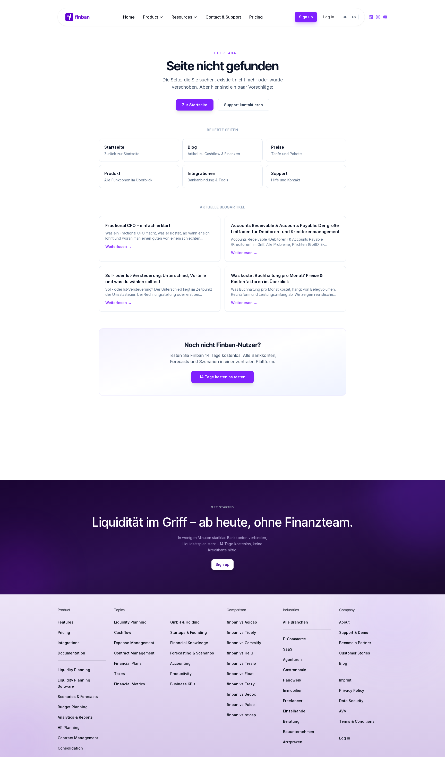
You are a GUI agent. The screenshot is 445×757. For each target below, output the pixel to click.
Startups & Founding (188, 632)
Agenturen (292, 659)
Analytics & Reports (75, 717)
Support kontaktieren (243, 105)
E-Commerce (294, 639)
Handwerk (292, 680)
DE (345, 17)
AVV (342, 711)
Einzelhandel (294, 711)
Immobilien (293, 690)
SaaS (287, 649)
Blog (343, 663)
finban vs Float (240, 673)
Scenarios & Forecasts (78, 696)
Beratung (291, 721)
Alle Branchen (295, 622)
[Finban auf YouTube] (385, 17)
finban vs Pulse (241, 704)
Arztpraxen (292, 742)
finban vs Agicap (242, 622)
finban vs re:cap (241, 715)
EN (354, 17)
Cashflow (122, 632)
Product (150, 17)
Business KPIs (182, 684)
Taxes (119, 673)
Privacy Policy (351, 690)
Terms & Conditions (356, 721)
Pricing (256, 17)
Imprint (345, 680)
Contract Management (78, 738)
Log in (328, 17)
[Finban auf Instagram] (378, 17)
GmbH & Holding (185, 622)
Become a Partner (355, 643)
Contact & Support (223, 17)
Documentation (71, 653)
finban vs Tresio (241, 663)
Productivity (181, 673)
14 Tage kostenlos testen (222, 377)
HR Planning (69, 727)
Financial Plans (128, 663)
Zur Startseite (194, 105)
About (344, 622)
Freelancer (292, 701)
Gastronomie (294, 670)
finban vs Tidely (241, 632)
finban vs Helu (240, 653)
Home (129, 17)
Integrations (69, 643)
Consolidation (70, 748)
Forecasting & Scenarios (192, 653)
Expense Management (134, 643)
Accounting (180, 663)
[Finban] (77, 17)
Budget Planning (73, 707)
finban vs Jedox (241, 694)
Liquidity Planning (74, 670)
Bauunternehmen (298, 731)
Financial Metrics (129, 684)
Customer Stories (354, 653)
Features (65, 622)
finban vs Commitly (244, 643)
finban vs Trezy (241, 684)
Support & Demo (353, 632)
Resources (182, 17)
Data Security (351, 701)
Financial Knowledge (189, 643)
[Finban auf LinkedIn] (371, 17)
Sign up (306, 17)
